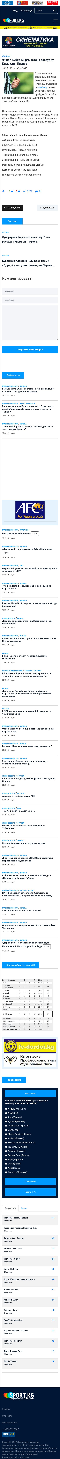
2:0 (53, 1361)
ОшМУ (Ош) (13, 1130)
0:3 (53, 1238)
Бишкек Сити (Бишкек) (19, 1155)
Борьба (23, 424)
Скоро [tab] (24, 1208)
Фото (34, 533)
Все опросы (30, 1093)
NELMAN (25, 1457)
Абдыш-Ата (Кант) (17, 1109)
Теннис (20, 841)
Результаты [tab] (10, 1208)
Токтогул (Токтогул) (17, 1172)
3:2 (53, 1341)
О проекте (7, 1416)
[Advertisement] (30, 468)
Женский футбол (27, 404)
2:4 (53, 1300)
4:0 (53, 1269)
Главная (6, 1409)
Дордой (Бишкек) (16, 1121)
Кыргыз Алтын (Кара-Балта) (21, 1142)
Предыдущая (13, 208)
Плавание (24, 530)
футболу (42, 87)
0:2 (53, 1289)
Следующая (47, 208)
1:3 (53, 1248)
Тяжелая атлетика (32, 671)
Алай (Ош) (13, 1113)
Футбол (23, 386)
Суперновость (8, 618)
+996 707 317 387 (10, 1429)
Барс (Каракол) (15, 1159)
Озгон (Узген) (14, 1164)
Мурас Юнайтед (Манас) (19, 1134)
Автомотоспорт (27, 890)
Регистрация (27, 10)
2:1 (53, 1259)
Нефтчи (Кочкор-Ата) (18, 1126)
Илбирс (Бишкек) (16, 1138)
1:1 (53, 1218)
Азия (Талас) (14, 1168)
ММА (22, 566)
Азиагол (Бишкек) (16, 1151)
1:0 (53, 1310)
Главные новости (10, 386)
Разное (20, 618)
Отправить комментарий (30, 349)
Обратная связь (10, 1422)
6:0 (53, 1279)
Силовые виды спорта (12, 671)
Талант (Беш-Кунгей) (18, 1147)
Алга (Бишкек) (15, 1117)
